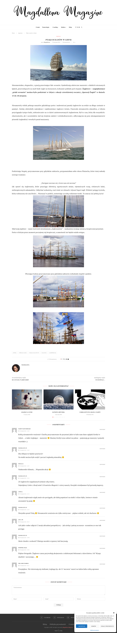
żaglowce (44, 352)
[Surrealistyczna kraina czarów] (90, 399)
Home (13, 33)
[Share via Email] (68, 359)
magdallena (47, 42)
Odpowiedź (102, 429)
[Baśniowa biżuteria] (59, 399)
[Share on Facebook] (63, 359)
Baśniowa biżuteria (58, 412)
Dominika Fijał (22, 547)
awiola (20, 491)
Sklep (70, 27)
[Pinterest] (79, 27)
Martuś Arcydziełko (24, 428)
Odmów (93, 626)
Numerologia (45, 27)
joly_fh (20, 519)
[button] (114, 613)
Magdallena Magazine (68, 627)
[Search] (81, 27)
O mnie (38, 27)
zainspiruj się (52, 352)
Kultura (63, 27)
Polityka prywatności (94, 630)
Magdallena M (22, 448)
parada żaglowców (34, 352)
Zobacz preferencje (107, 626)
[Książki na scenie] (27, 399)
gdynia (14, 352)
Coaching (55, 27)
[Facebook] (75, 27)
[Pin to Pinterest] (66, 359)
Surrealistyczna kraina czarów (90, 412)
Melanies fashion (23, 563)
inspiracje (20, 33)
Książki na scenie (26, 412)
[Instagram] (77, 27)
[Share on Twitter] (64, 359)
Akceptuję (81, 626)
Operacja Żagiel (23, 352)
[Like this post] (61, 359)
